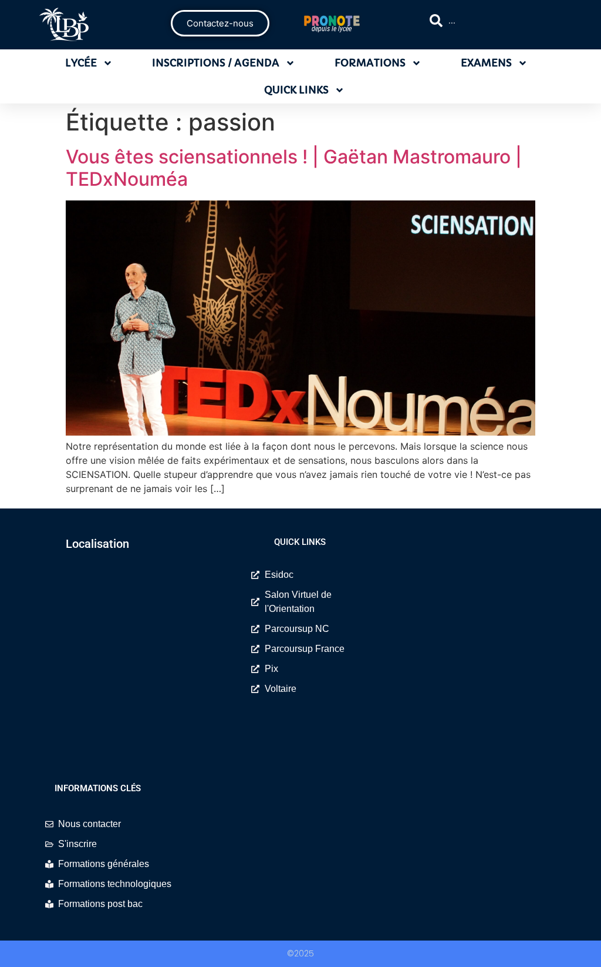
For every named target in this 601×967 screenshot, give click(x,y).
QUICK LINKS (296, 89)
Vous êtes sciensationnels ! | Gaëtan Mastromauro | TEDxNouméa (294, 167)
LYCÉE (81, 62)
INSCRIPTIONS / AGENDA (215, 62)
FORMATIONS (370, 62)
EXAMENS (486, 62)
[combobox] (494, 20)
